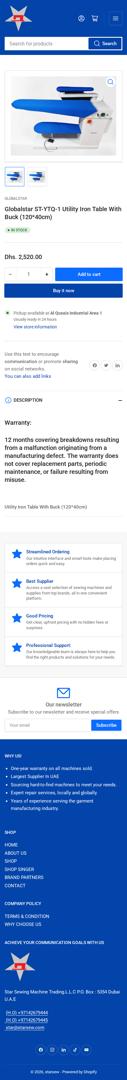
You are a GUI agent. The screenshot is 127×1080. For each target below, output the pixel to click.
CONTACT (15, 885)
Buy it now (63, 290)
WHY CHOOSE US (23, 924)
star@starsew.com (24, 1027)
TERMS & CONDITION (27, 916)
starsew (52, 1072)
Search (109, 43)
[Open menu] (115, 18)
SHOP (11, 861)
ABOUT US (16, 853)
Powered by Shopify (79, 1072)
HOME (11, 845)
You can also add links (28, 376)
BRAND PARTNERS (24, 877)
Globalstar (16, 198)
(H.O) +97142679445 (26, 1020)
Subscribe (106, 725)
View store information (35, 326)
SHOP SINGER (19, 869)
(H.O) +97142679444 (27, 1013)
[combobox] (63, 43)
